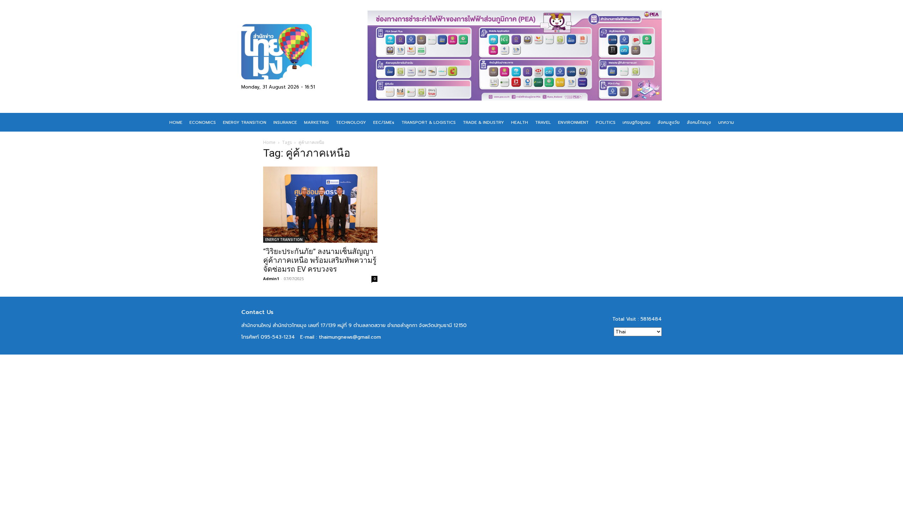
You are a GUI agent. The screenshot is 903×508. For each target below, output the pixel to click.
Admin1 (271, 278)
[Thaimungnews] (304, 51)
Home (269, 142)
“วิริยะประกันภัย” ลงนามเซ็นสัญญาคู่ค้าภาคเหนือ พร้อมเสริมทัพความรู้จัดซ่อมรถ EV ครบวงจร (319, 260)
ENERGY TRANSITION (284, 239)
